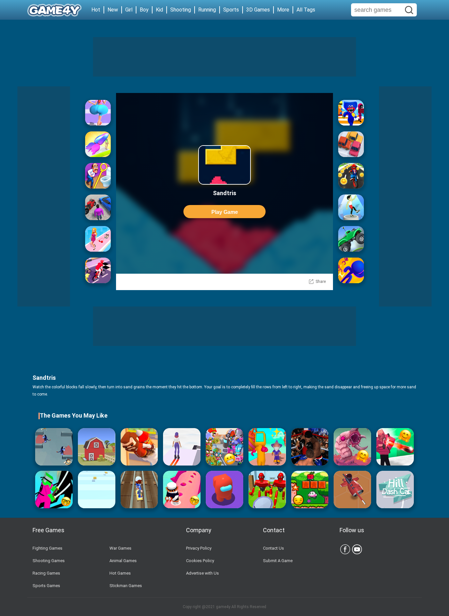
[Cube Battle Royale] (395, 447)
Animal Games (123, 560)
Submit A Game (278, 560)
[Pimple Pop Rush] (182, 489)
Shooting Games (49, 560)
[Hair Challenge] (98, 144)
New (112, 10)
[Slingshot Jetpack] (139, 447)
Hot (95, 10)
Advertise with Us (202, 573)
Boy (144, 10)
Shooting (180, 10)
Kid (159, 10)
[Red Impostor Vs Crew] (224, 489)
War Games (120, 548)
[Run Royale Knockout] (267, 447)
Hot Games (120, 573)
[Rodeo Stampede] (96, 447)
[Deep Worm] (352, 447)
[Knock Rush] (267, 489)
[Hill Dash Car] (351, 239)
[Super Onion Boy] (310, 489)
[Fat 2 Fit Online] (351, 207)
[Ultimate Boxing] (310, 447)
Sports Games (46, 585)
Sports (231, 10)
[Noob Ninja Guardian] (54, 489)
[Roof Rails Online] (96, 489)
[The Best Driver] (98, 207)
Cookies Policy (200, 560)
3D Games (258, 10)
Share (321, 281)
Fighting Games (47, 548)
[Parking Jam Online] (351, 144)
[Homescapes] (98, 176)
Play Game (224, 212)
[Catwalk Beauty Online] (98, 239)
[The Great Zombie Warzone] (224, 447)
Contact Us (273, 548)
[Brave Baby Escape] (54, 447)
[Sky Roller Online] (182, 447)
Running (207, 10)
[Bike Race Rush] (351, 176)
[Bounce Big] (98, 112)
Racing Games (46, 573)
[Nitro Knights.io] (352, 489)
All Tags (305, 10)
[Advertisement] (224, 57)
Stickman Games (125, 585)
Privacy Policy (198, 548)
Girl (128, 10)
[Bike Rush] (98, 270)
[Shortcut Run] (351, 112)
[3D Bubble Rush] (351, 270)
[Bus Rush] (139, 489)
